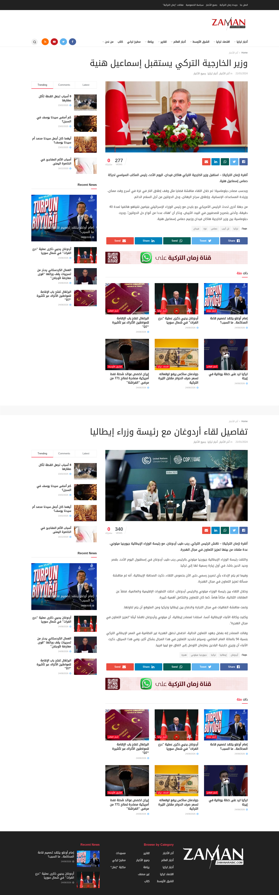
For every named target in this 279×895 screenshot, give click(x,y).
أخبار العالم (179, 41)
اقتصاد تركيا (223, 41)
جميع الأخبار (211, 5)
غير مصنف (144, 874)
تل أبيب (225, 229)
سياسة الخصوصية (195, 5)
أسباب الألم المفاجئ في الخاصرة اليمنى (56, 161)
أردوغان (234, 655)
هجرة (184, 655)
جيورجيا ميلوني (199, 655)
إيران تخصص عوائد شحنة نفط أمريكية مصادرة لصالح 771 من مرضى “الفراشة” (129, 378)
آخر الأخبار (233, 53)
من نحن (109, 41)
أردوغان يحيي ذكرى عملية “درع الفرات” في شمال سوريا (178, 320)
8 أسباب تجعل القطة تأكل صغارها (55, 98)
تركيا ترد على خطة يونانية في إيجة (228, 376)
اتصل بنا (244, 5)
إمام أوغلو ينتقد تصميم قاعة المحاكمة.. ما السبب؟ (229, 320)
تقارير (164, 41)
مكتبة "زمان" (118, 867)
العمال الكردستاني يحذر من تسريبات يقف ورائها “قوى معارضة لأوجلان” (54, 274)
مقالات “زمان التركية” (173, 5)
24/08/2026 (240, 328)
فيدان (196, 229)
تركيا (235, 229)
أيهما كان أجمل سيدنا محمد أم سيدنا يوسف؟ (51, 140)
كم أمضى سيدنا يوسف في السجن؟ (54, 119)
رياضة (150, 41)
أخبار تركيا (242, 41)
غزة (205, 229)
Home (244, 53)
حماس (214, 229)
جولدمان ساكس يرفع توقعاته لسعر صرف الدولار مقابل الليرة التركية (178, 378)
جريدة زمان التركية (229, 5)
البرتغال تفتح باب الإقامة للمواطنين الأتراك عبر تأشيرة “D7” (130, 322)
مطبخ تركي (134, 41)
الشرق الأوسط (201, 41)
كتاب (120, 41)
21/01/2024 (242, 73)
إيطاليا (223, 655)
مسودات (121, 853)
